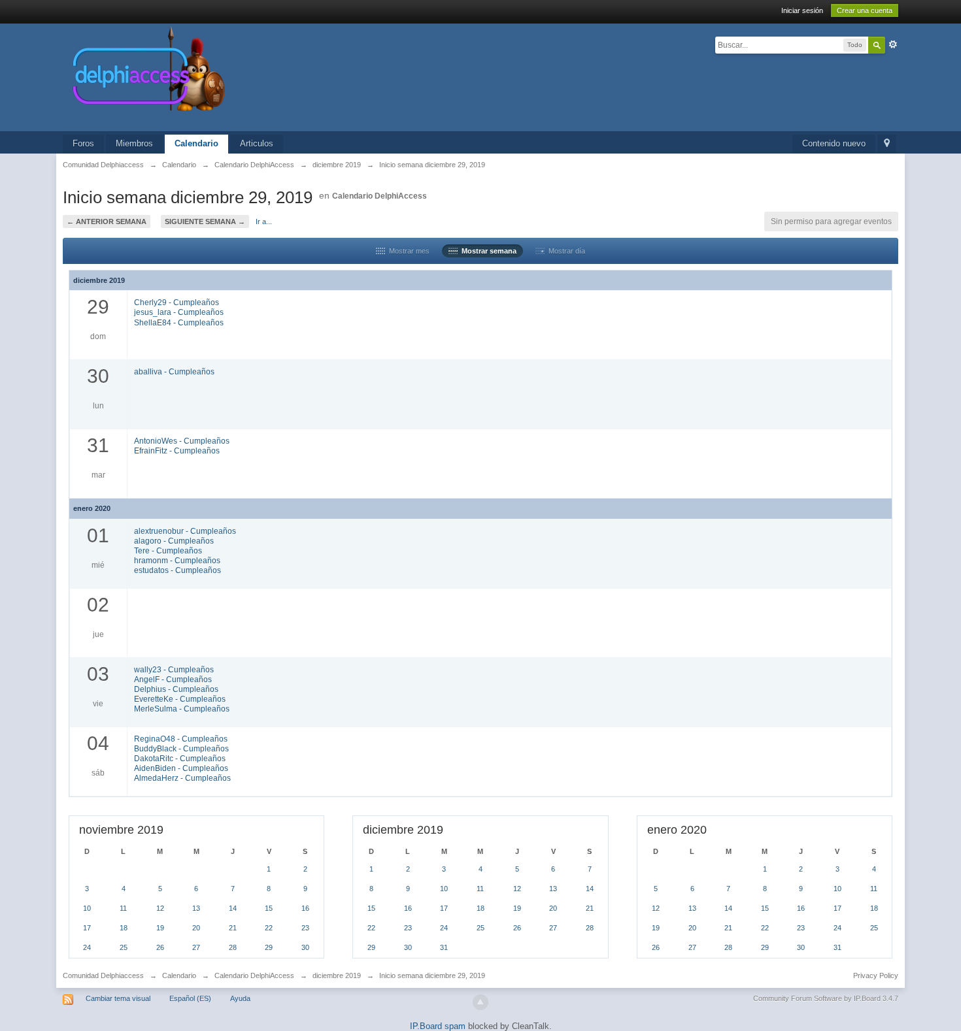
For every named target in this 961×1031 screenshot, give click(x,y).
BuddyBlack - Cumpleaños (181, 748)
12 (160, 908)
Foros (83, 143)
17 (87, 928)
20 (196, 928)
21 (233, 928)
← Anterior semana (106, 221)
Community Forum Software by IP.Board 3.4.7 (825, 998)
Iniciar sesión (802, 10)
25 (123, 947)
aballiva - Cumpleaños (174, 371)
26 (160, 947)
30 (305, 947)
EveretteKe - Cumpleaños (180, 699)
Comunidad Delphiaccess (103, 975)
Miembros (134, 143)
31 (444, 947)
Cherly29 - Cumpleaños (176, 302)
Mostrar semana (487, 251)
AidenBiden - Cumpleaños (181, 768)
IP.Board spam (437, 1026)
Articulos (256, 143)
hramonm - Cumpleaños (177, 560)
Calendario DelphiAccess (379, 196)
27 (196, 947)
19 (160, 928)
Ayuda (240, 998)
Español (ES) (190, 998)
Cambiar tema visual (118, 998)
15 (269, 908)
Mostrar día (565, 251)
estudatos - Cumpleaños (177, 570)
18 (123, 928)
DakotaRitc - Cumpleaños (180, 758)
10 (87, 908)
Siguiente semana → (205, 221)
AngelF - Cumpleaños (173, 679)
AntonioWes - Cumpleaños (181, 440)
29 (269, 947)
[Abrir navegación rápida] (886, 144)
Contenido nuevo (834, 143)
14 (233, 908)
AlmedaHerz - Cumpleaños (182, 778)
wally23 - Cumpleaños (174, 669)
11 (123, 908)
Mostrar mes (407, 251)
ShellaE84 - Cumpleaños (179, 322)
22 (269, 928)
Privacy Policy (875, 975)
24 (87, 947)
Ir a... (264, 221)
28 (233, 947)
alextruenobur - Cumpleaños (185, 531)
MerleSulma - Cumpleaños (181, 708)
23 (305, 928)
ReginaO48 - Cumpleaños (181, 738)
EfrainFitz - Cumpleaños (177, 450)
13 (196, 908)
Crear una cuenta (864, 10)
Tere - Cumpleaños (168, 550)
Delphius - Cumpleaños (176, 689)
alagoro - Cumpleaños (174, 540)
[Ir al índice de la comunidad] (288, 77)
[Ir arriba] (480, 1002)
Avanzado (893, 44)
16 (305, 908)
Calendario (196, 143)
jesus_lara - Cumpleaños (179, 312)
